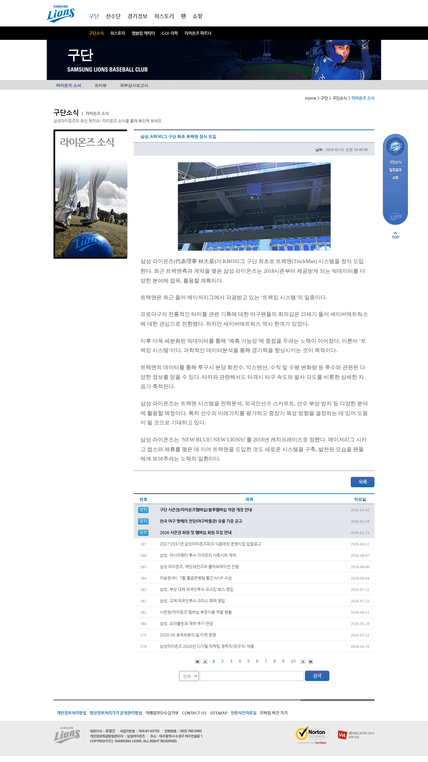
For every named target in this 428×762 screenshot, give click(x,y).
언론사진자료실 (243, 712)
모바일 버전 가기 (274, 712)
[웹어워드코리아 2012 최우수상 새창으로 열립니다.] (356, 729)
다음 (303, 661)
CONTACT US (194, 712)
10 (293, 661)
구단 (94, 16)
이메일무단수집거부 (162, 712)
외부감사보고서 (134, 85)
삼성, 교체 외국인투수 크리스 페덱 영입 (192, 600)
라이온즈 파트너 (198, 33)
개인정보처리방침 (71, 712)
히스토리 (117, 33)
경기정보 (137, 16)
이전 (205, 661)
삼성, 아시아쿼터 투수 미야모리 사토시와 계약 (198, 555)
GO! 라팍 (170, 33)
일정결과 (395, 170)
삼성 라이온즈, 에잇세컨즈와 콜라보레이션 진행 (199, 566)
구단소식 (96, 33)
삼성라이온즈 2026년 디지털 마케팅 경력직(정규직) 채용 (207, 646)
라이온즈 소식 (68, 85)
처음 (197, 661)
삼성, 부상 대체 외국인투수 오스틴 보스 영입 (196, 589)
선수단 (113, 16)
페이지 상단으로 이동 (395, 235)
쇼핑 (198, 16)
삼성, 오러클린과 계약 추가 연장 (186, 623)
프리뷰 (101, 85)
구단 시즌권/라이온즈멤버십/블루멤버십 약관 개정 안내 (206, 509)
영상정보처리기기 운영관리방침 (116, 712)
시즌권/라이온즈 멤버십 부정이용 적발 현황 (196, 612)
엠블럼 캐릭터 (143, 33)
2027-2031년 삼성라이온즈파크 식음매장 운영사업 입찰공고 (210, 543)
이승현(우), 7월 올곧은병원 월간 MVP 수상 (196, 578)
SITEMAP (218, 712)
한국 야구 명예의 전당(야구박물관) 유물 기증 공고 (201, 521)
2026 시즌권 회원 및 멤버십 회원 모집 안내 (195, 532)
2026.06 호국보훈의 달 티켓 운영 (188, 634)
